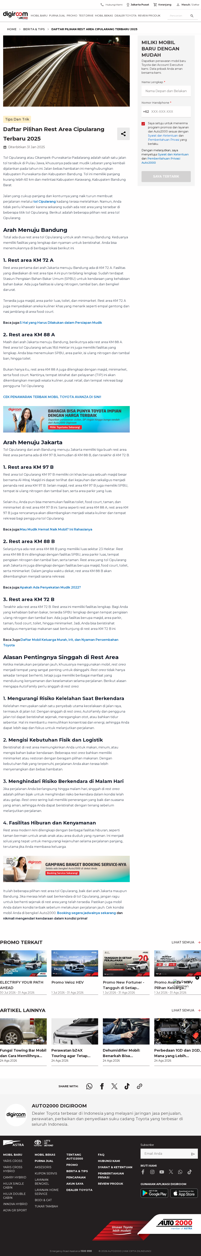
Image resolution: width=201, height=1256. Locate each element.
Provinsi (49, 579)
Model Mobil (52, 641)
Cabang (49, 620)
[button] (100, 534)
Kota (47, 600)
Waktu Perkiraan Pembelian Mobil (68, 662)
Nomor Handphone (116, 556)
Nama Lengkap (54, 556)
